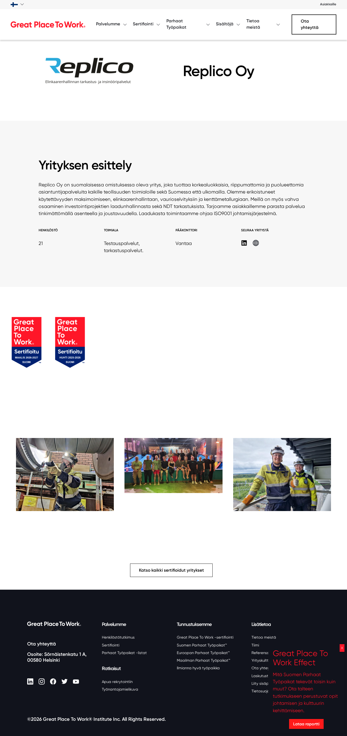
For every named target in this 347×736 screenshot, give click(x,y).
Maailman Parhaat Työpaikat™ (203, 660)
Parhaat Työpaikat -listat (124, 653)
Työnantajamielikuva (120, 689)
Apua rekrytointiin (117, 681)
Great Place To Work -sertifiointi (205, 637)
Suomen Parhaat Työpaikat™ (202, 645)
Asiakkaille (328, 4)
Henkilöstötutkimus (118, 637)
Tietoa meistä (263, 637)
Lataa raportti (306, 723)
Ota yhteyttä (310, 24)
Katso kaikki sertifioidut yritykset (171, 570)
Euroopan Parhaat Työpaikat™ (203, 653)
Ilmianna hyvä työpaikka (198, 668)
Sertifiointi (110, 645)
